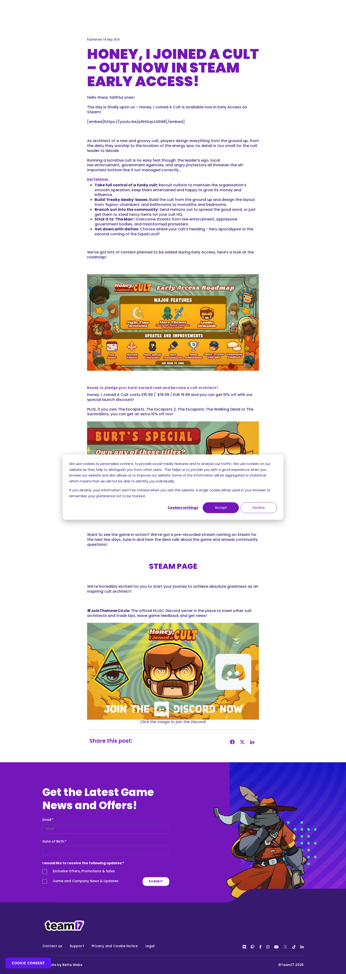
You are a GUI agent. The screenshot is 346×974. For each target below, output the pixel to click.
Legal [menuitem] (150, 946)
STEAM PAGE (173, 566)
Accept (221, 507)
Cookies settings (183, 507)
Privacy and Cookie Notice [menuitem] (115, 946)
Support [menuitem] (77, 946)
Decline (259, 507)
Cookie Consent (28, 963)
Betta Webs (72, 964)
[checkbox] (105, 877)
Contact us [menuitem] (52, 946)
